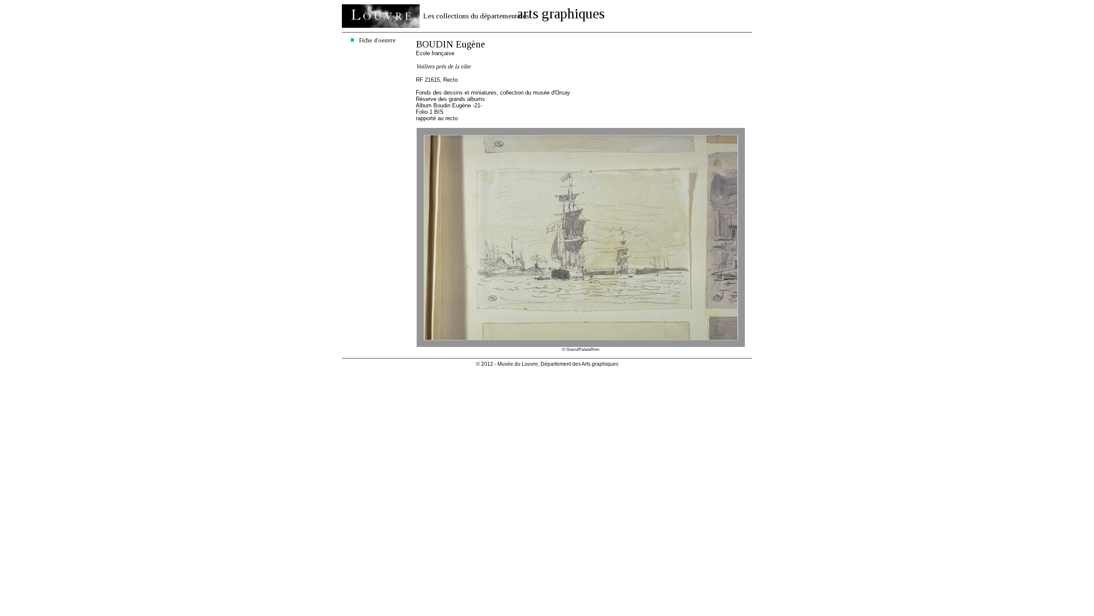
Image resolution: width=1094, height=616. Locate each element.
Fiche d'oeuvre (377, 40)
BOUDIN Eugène (450, 44)
